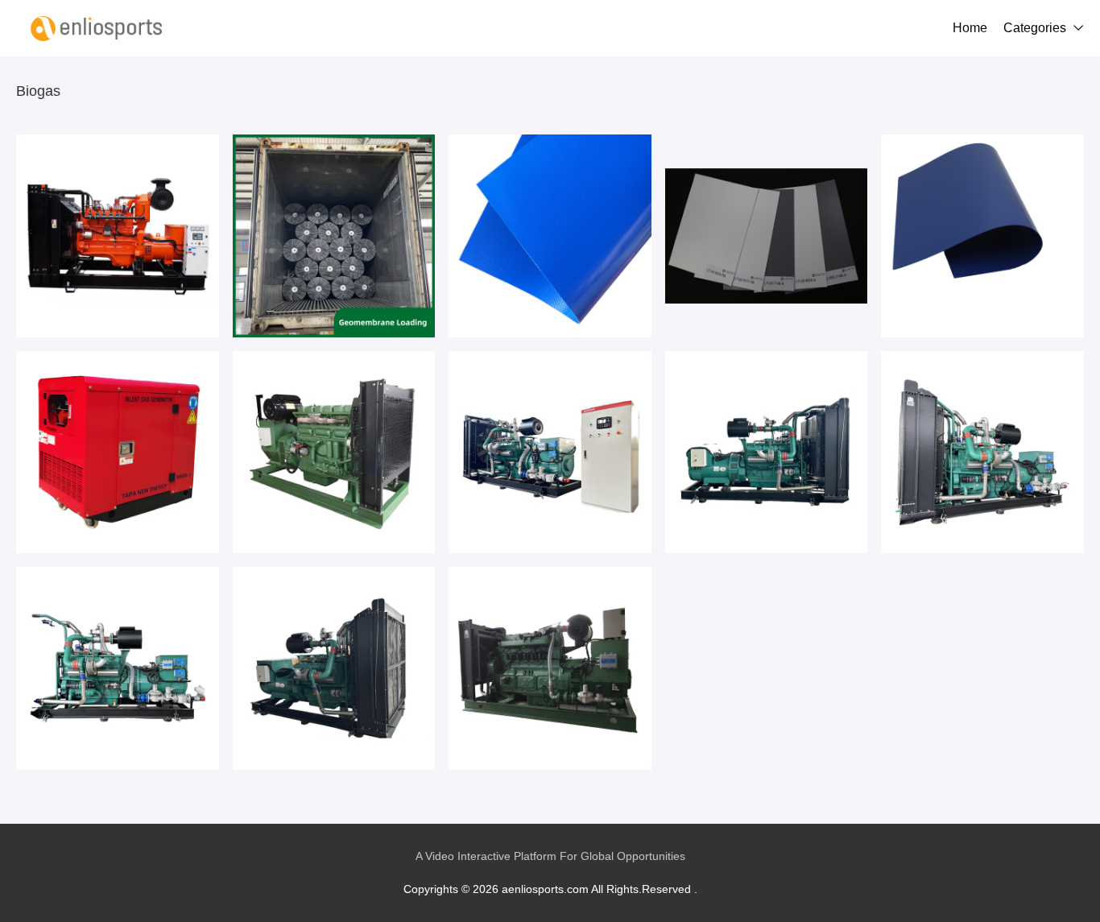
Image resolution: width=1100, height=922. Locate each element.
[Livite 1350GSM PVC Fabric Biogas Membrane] (766, 235)
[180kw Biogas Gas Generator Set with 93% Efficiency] (982, 452)
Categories (1034, 28)
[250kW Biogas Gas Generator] (117, 235)
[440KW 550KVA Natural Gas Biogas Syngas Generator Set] (550, 668)
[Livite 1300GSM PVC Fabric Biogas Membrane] (982, 235)
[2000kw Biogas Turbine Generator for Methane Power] (334, 668)
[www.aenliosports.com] (96, 28)
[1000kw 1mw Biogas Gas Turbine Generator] (334, 452)
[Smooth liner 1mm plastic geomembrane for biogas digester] (334, 235)
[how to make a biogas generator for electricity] (550, 452)
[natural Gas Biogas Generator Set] (117, 452)
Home (970, 28)
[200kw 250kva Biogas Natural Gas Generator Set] (766, 452)
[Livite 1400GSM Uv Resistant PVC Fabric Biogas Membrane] (550, 235)
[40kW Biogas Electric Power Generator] (117, 668)
